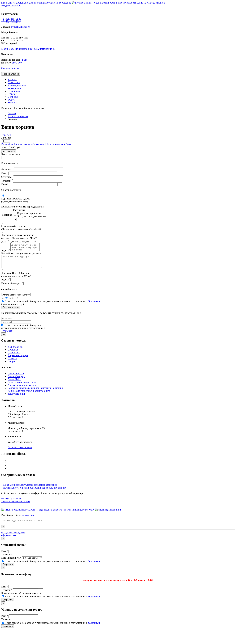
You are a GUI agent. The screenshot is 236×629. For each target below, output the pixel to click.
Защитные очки (16, 393)
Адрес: (5, 250)
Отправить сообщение (20, 447)
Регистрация (14, 5)
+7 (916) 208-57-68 (11, 498)
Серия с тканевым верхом (22, 382)
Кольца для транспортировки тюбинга (29, 390)
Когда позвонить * (11, 557)
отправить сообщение (59, 2)
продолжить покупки (13, 532)
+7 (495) (11, 18)
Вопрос (12, 361)
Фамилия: (7, 169)
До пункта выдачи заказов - (32, 216)
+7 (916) (11, 20)
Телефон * (7, 554)
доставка (21, 2)
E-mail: (5, 184)
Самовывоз (14, 352)
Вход (4, 5)
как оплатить (8, 2)
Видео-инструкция (18, 355)
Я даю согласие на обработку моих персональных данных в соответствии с (52, 301)
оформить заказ (9, 535)
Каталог (12, 79)
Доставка (13, 349)
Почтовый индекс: (12, 283)
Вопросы (13, 96)
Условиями (94, 301)
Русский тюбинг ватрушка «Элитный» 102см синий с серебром (36, 144)
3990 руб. (17, 62)
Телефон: (7, 180)
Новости (12, 358)
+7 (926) (11, 22)
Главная (12, 113)
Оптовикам (14, 91)
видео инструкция (36, 2)
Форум (11, 99)
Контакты (13, 102)
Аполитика (28, 515)
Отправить (8, 564)
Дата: (5, 241)
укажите (36, 253)
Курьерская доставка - (29, 213)
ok (4, 334)
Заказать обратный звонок (15, 501)
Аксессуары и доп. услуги (22, 385)
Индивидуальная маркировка (17, 86)
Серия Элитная (16, 373)
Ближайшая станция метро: (21, 253)
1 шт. (24, 59)
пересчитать (9, 151)
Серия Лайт (14, 379)
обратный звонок (20, 26)
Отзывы (12, 94)
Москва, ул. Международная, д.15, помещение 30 (28, 48)
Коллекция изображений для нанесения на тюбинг (35, 388)
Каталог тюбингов (18, 116)
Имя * (4, 551)
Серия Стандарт (16, 376)
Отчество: (7, 177)
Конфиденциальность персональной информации (30, 484)
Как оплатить (15, 346)
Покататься (14, 82)
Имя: (4, 173)
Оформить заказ (10, 68)
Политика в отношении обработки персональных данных (34, 487)
